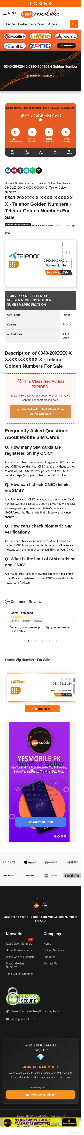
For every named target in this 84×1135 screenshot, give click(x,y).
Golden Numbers (25, 183)
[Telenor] (69, 151)
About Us (49, 957)
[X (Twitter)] (51, 808)
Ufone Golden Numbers (20, 950)
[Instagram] (30, 808)
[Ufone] (41, 151)
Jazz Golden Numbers (19, 943)
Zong (55, 153)
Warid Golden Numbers (20, 957)
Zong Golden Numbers (19, 974)
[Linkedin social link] (45, 3)
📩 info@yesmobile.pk (40, 1094)
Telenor (69, 153)
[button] (8, 170)
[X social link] (35, 3)
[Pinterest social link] (40, 3)
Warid (26, 153)
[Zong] (55, 151)
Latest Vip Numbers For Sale (27, 660)
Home (8, 183)
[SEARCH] (74, 24)
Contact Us (50, 963)
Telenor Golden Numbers (53, 183)
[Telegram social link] (50, 3)
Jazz (12, 153)
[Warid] (26, 151)
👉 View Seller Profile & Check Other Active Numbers (41, 411)
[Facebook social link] (30, 3)
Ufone (40, 153)
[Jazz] (12, 151)
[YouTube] (40, 808)
